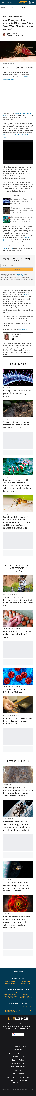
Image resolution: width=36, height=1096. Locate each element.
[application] (18, 151)
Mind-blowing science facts (25, 1010)
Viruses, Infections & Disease (16, 16)
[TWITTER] (13, 339)
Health (4, 16)
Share (6, 67)
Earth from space (25, 981)
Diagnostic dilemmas (10, 983)
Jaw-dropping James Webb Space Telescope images (10, 993)
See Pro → (23, 2)
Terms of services (20, 274)
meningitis (25, 294)
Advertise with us (18, 1063)
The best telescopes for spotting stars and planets (10, 1011)
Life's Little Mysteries (10, 981)
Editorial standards (18, 1074)
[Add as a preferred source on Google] (18, 1034)
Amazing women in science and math (25, 993)
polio (27, 246)
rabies (5, 248)
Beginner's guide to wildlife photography (25, 1007)
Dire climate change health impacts (20, 8)
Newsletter (30, 67)
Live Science (22, 329)
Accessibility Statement (18, 1043)
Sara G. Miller (12, 34)
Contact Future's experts (18, 1046)
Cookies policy (18, 1060)
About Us (18, 1050)
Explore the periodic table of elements (10, 997)
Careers (18, 1070)
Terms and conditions (18, 1053)
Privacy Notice (21, 275)
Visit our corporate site (21, 1028)
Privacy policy (18, 1056)
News (22, 35)
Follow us (21, 67)
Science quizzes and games (10, 1006)
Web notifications (18, 1067)
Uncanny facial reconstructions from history (25, 997)
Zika (11, 248)
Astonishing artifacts (26, 983)
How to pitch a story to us (18, 1077)
